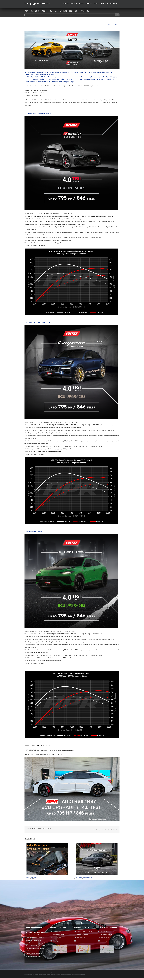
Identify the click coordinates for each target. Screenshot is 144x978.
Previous (111, 25)
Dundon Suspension (30, 877)
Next (116, 25)
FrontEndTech (40, 972)
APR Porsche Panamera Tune (83, 877)
